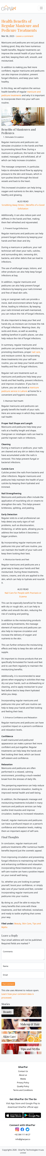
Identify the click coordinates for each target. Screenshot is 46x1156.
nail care (36, 352)
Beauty (17, 923)
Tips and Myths (30, 1049)
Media (23, 1079)
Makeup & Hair (30, 1024)
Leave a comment (24, 36)
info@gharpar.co (22, 1139)
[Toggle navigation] (41, 8)
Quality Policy (23, 1086)
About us (23, 1075)
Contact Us (23, 1071)
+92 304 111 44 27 (22, 1134)
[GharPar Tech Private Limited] (8, 8)
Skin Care (26, 923)
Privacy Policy (23, 1082)
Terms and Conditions (23, 1090)
